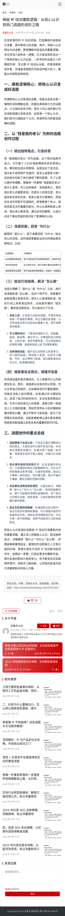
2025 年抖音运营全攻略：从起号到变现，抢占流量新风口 (20, 847)
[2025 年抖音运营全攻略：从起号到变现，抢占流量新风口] (52, 849)
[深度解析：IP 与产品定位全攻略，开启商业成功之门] (52, 744)
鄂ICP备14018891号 (49, 911)
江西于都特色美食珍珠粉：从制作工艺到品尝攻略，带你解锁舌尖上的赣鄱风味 (20, 689)
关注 (45, 626)
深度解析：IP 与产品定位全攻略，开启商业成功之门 (21, 741)
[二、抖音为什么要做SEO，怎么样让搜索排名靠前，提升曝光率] (52, 709)
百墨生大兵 (7, 32)
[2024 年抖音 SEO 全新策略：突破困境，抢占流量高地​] (52, 814)
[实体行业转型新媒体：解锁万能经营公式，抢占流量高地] (52, 797)
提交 (32, 894)
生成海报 (12, 610)
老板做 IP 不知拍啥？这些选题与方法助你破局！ (21, 724)
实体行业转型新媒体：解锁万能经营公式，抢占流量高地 (20, 794)
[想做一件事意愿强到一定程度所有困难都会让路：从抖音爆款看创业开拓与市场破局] (52, 779)
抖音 (48, 32)
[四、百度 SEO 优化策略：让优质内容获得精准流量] (52, 832)
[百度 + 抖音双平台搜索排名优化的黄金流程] (52, 761)
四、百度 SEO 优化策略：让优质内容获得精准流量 (21, 829)
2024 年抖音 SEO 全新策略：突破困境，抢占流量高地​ (21, 812)
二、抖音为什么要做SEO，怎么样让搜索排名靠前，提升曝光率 (20, 706)
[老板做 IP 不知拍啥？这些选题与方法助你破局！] (52, 726)
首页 (4, 12)
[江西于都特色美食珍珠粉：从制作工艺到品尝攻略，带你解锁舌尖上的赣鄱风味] (52, 691)
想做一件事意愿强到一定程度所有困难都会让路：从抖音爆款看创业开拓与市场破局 (20, 777)
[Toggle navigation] (59, 4)
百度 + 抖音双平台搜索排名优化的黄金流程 (21, 759)
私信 (58, 626)
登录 (7, 889)
